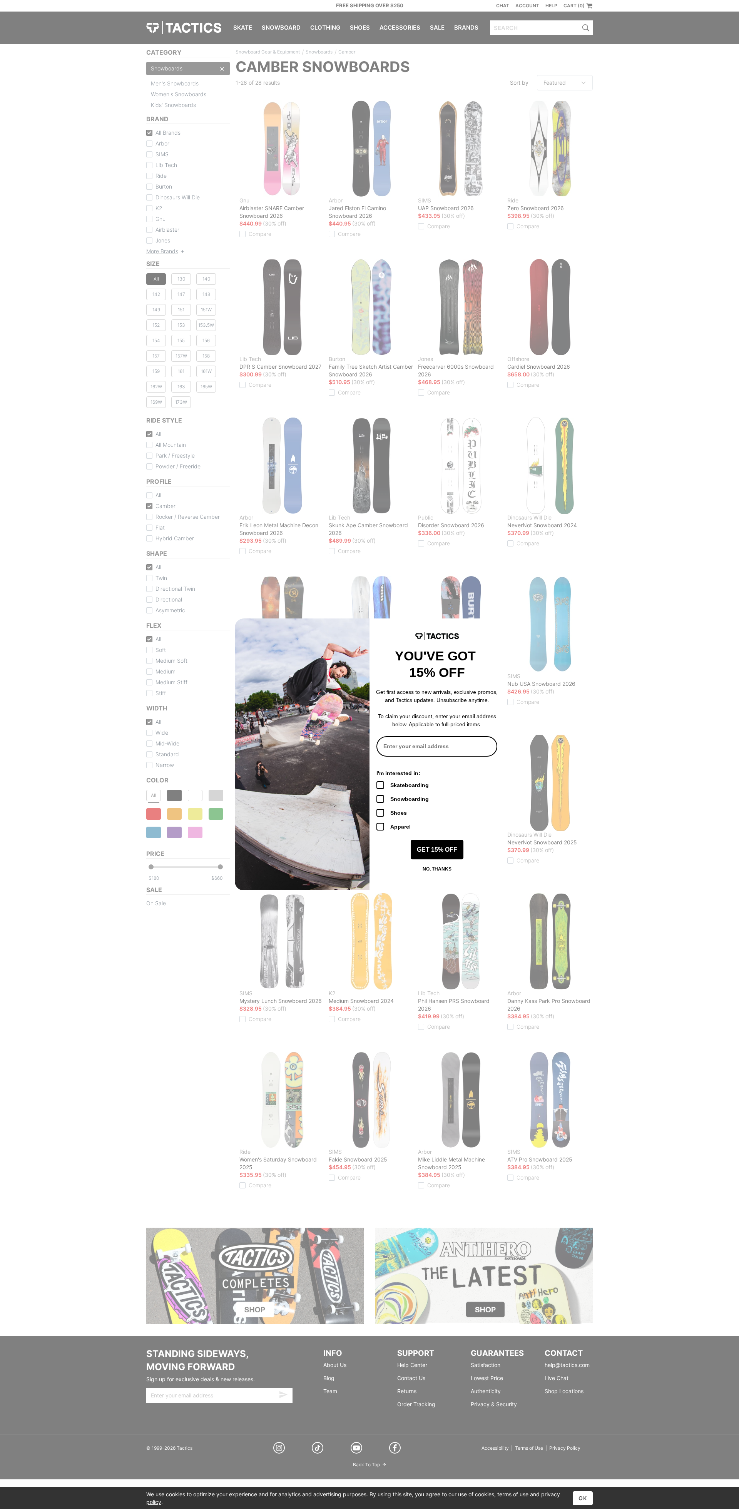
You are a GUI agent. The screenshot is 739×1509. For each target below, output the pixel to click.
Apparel (400, 827)
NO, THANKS (437, 869)
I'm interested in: (398, 773)
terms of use (512, 1494)
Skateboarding (409, 785)
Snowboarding (409, 799)
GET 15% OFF (437, 849)
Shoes (398, 813)
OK (582, 1498)
